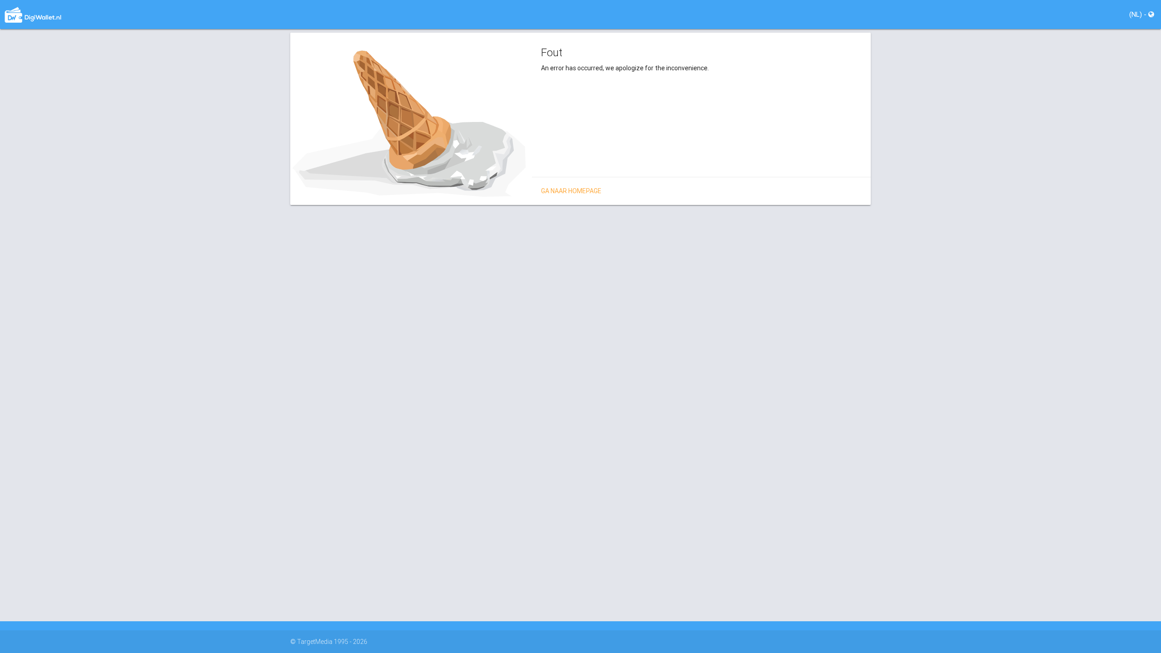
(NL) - (1138, 14)
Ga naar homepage (571, 191)
